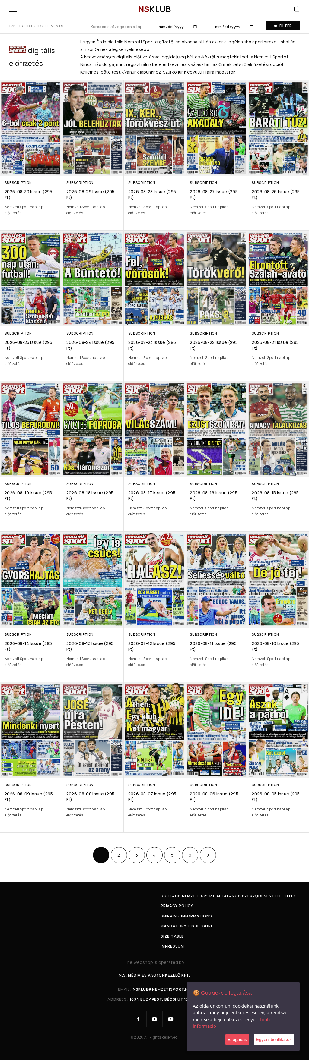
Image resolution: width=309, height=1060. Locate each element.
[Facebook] (138, 1019)
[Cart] (297, 9)
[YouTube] (171, 1019)
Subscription (18, 182)
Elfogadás (237, 1039)
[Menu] (13, 9)
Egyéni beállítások (274, 1039)
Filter (285, 25)
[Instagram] (154, 1019)
